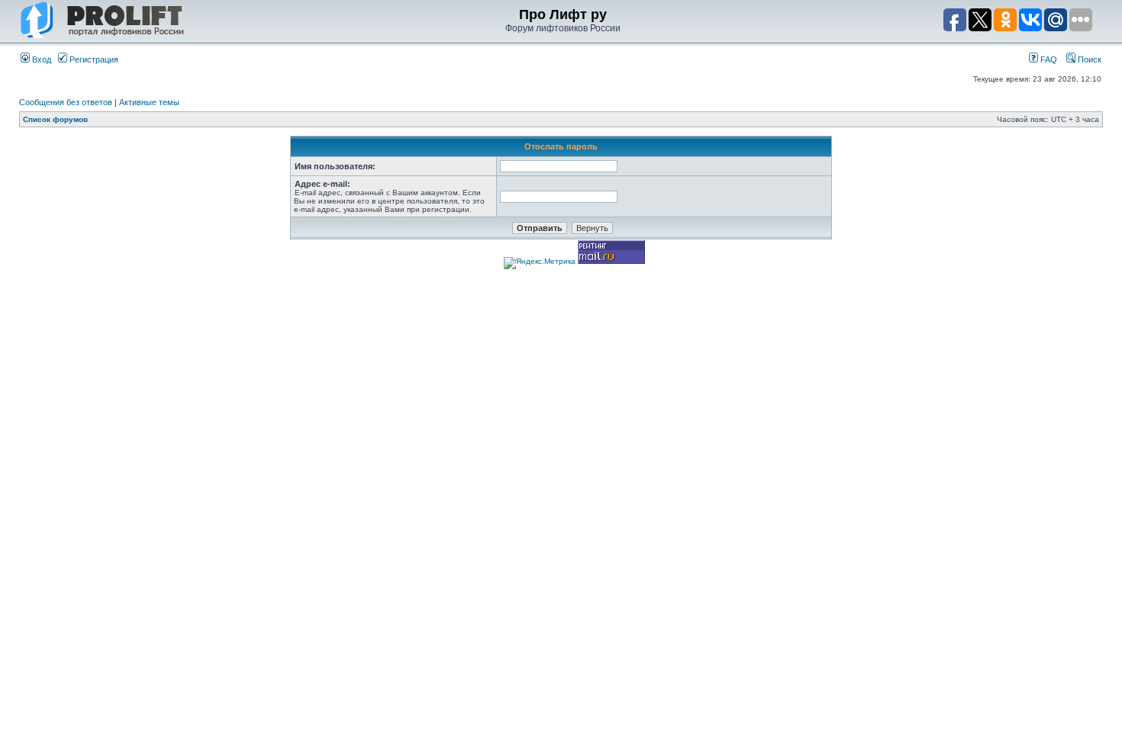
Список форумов (55, 119)
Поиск (1088, 59)
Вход (40, 59)
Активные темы (149, 102)
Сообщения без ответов (65, 102)
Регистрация (92, 59)
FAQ (1047, 59)
